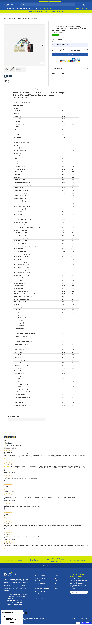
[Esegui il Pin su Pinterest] (63, 73)
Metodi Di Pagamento (40, 586)
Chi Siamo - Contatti (40, 575)
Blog (82, 1)
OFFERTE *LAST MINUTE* (82, 8)
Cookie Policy (38, 593)
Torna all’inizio (46, 565)
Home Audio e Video (21, 8)
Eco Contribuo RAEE (40, 591)
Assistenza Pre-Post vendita (42, 588)
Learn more (16, 1)
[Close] (22, 610)
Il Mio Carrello (58, 586)
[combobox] (48, 4)
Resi (56, 583)
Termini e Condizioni (40, 578)
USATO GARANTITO (47, 8)
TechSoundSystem (17, 604)
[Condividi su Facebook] (60, 73)
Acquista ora (70, 54)
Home (5, 18)
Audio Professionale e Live (34, 8)
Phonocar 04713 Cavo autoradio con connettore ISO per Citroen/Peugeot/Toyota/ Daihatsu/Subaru (29, 18)
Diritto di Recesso (39, 580)
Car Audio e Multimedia (9, 8)
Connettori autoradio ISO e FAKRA (13, 18)
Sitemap (81, 618)
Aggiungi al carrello (75, 50)
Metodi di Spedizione (40, 583)
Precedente (7, 448)
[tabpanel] (46, 249)
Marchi (86, 1)
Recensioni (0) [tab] (24, 89)
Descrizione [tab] (16, 89)
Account (57, 575)
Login (56, 578)
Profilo (56, 588)
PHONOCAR (54, 32)
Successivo (13, 448)
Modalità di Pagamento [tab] (36, 89)
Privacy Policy (38, 596)
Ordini (56, 580)
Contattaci (73, 618)
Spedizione (59, 41)
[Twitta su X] (58, 73)
